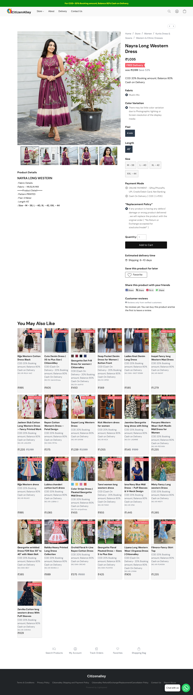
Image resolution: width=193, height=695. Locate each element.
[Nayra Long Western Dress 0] (30, 156)
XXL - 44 (131, 173)
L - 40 (143, 165)
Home (128, 33)
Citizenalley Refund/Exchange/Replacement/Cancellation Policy (120, 682)
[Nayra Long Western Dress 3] (88, 156)
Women (148, 33)
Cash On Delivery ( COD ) (145, 196)
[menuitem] (170, 26)
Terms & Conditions (25, 682)
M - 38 (130, 165)
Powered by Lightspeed (96, 687)
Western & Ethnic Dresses (149, 38)
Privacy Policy (43, 682)
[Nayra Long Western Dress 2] (69, 156)
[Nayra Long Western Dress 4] (108, 156)
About (51, 11)
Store (40, 11)
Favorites (117, 652)
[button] (19, 11)
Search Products (54, 652)
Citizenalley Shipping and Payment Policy (70, 682)
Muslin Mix (134, 94)
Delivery (62, 11)
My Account (75, 652)
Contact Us (76, 11)
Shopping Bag (139, 652)
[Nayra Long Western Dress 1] (49, 156)
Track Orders (96, 652)
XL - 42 (155, 165)
